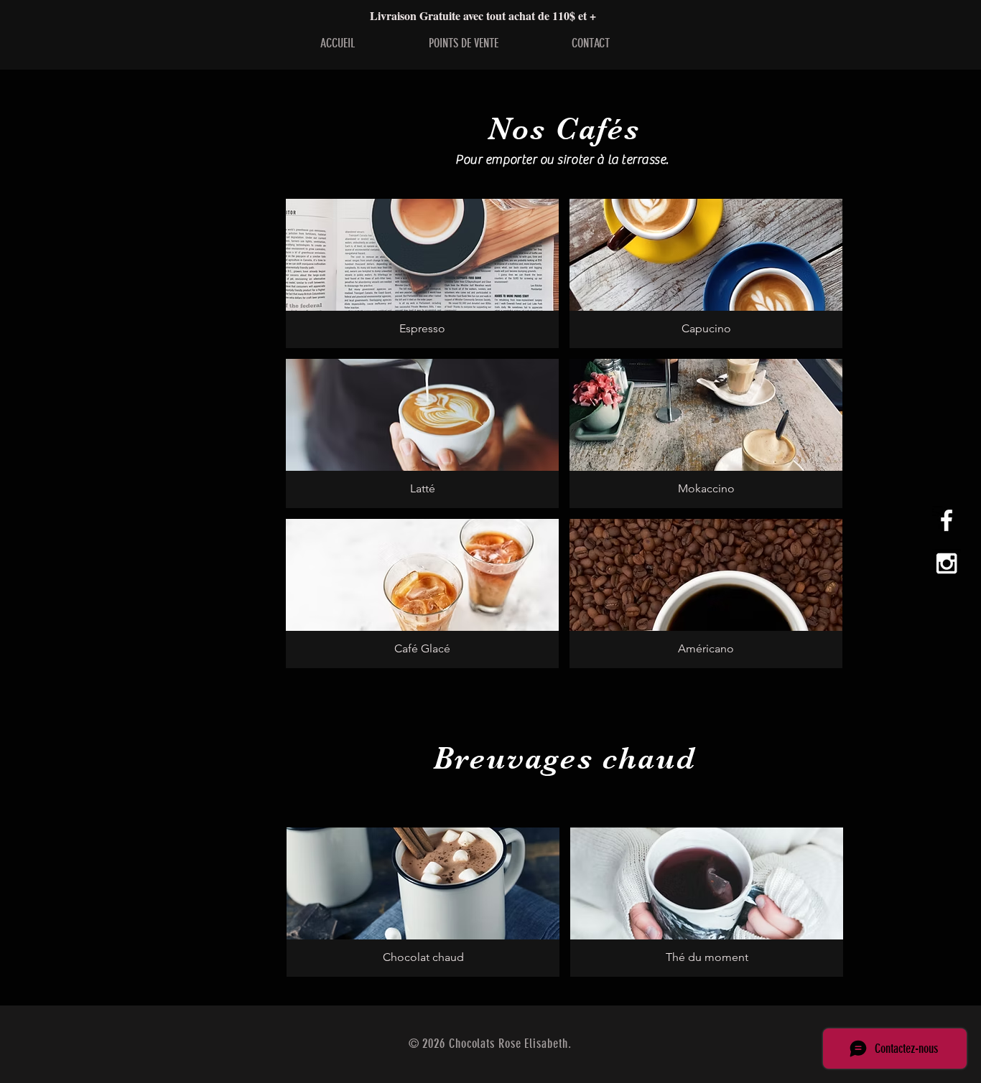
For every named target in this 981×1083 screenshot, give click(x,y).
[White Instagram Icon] (946, 563)
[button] (422, 273)
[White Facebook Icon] (946, 520)
